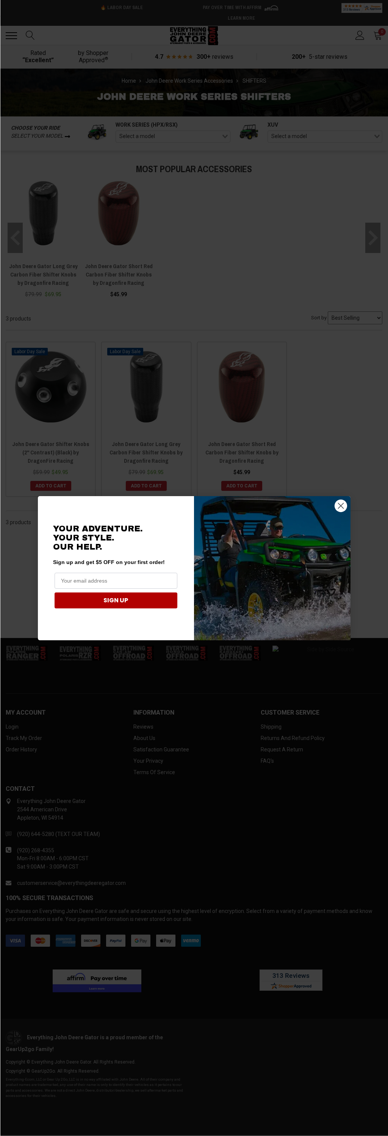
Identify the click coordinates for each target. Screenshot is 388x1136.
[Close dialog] (340, 505)
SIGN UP (115, 600)
